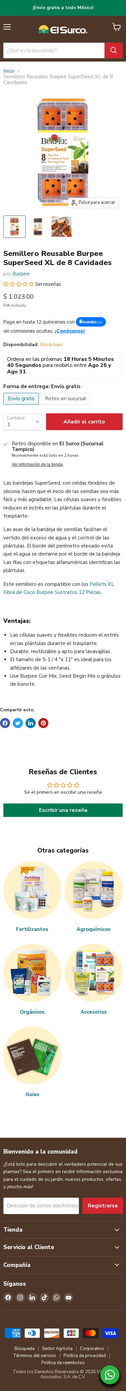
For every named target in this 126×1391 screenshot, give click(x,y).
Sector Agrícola (57, 1349)
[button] (19, 284)
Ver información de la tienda (37, 464)
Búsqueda (24, 1349)
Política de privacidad (85, 1356)
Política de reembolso (63, 1363)
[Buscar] (113, 50)
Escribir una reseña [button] (63, 810)
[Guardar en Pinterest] (43, 723)
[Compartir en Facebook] (5, 723)
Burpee (21, 273)
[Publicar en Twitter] (18, 723)
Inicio (9, 71)
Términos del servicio (34, 1356)
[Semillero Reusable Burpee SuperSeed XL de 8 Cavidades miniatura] (14, 226)
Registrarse (103, 1205)
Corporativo (92, 1349)
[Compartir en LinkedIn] (31, 723)
